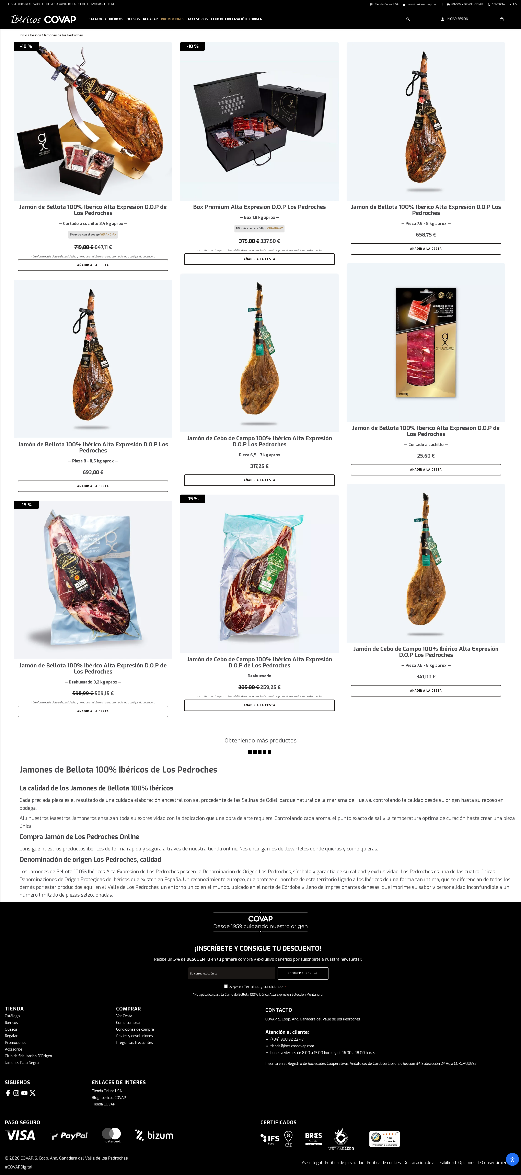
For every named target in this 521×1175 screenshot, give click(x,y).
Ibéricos (35, 35)
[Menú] (397, 1133)
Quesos (11, 1029)
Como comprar (128, 1022)
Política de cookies (384, 1162)
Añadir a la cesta (93, 265)
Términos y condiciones (263, 986)
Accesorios (14, 1049)
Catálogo (12, 1016)
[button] (116, 19)
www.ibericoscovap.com (422, 4)
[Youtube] (25, 1093)
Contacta (498, 4)
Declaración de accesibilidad (429, 1162)
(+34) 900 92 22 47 (287, 1039)
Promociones (15, 1042)
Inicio (23, 35)
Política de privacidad (344, 1162)
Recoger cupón (300, 973)
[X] (33, 1093)
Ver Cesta (124, 1016)
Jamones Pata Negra (22, 1062)
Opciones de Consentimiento (484, 1162)
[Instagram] (17, 1093)
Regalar (11, 1035)
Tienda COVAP (103, 1104)
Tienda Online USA (386, 4)
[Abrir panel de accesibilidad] (512, 1159)
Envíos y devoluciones (467, 4)
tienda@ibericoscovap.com (292, 1046)
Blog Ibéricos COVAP (109, 1097)
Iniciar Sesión (456, 19)
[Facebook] (9, 1093)
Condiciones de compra (135, 1029)
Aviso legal (312, 1162)
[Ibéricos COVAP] (43, 18)
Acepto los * (256, 986)
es (515, 4)
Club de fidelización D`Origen (28, 1056)
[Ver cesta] (502, 19)
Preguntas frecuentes (134, 1042)
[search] (408, 18)
